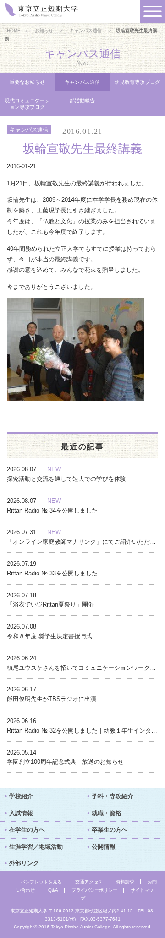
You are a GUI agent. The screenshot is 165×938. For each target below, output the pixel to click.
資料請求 (125, 881)
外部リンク (24, 863)
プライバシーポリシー (94, 890)
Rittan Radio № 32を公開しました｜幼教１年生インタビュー (82, 730)
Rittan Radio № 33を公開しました (52, 573)
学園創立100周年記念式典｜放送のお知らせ (65, 761)
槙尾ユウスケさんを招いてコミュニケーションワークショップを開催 (82, 667)
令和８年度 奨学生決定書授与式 (49, 636)
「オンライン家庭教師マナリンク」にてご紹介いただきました (82, 541)
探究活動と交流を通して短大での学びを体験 (66, 478)
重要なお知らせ (27, 82)
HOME (14, 30)
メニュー (152, 11)
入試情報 (21, 813)
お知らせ (44, 30)
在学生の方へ (27, 829)
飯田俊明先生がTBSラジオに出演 (51, 698)
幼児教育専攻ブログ (137, 82)
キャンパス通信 (86, 30)
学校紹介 (21, 796)
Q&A (53, 890)
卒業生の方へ (109, 829)
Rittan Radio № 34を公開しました (52, 510)
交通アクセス (89, 881)
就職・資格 (106, 813)
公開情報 (104, 846)
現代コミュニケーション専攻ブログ (27, 104)
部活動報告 (82, 100)
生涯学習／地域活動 (36, 846)
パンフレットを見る (41, 881)
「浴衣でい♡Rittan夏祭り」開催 (50, 604)
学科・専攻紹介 (112, 796)
